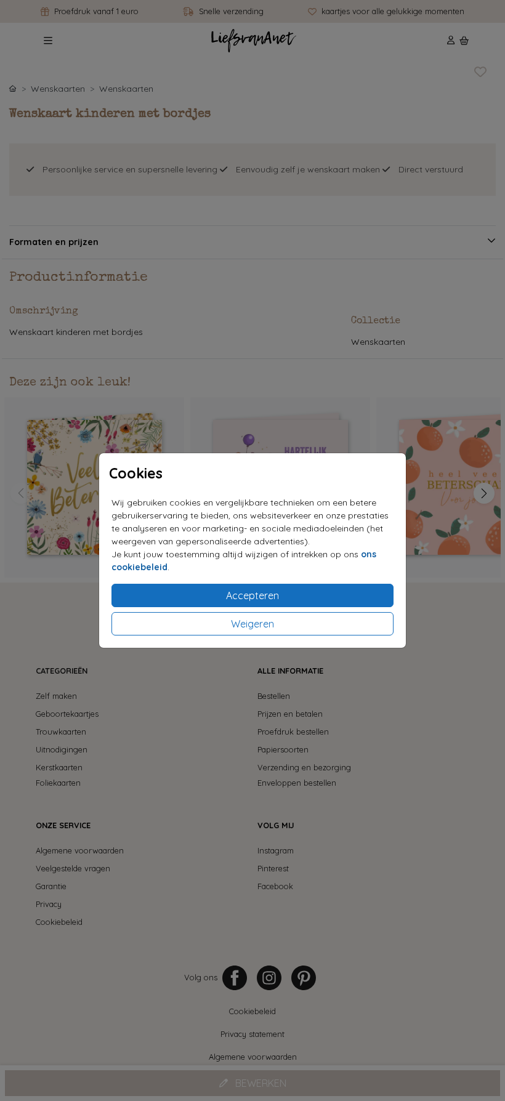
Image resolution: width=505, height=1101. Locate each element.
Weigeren (252, 624)
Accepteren (252, 595)
